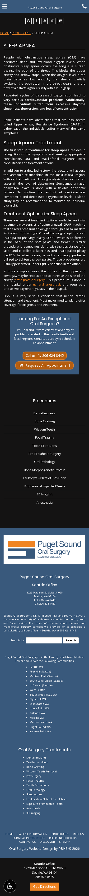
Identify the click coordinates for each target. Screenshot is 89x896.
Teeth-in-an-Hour (37, 762)
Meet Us (78, 834)
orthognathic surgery (30, 280)
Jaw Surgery (33, 776)
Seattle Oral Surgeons (18, 615)
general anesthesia (47, 284)
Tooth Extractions (44, 446)
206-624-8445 (47, 600)
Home (4, 33)
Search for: (17, 640)
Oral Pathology (44, 462)
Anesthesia (45, 502)
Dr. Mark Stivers (74, 615)
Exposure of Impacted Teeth (44, 486)
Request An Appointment (47, 365)
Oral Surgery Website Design (31, 848)
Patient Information (32, 834)
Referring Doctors (62, 838)
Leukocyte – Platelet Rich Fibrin (44, 478)
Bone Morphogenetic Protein (44, 470)
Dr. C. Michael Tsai (45, 615)
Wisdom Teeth (44, 429)
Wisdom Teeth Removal (41, 771)
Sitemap (64, 841)
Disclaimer (47, 841)
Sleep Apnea (34, 794)
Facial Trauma (44, 437)
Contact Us (27, 841)
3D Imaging (44, 494)
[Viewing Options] (10, 886)
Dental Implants (44, 413)
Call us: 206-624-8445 (45, 355)
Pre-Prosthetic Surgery (44, 454)
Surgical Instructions (29, 838)
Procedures (21, 33)
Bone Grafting (45, 421)
